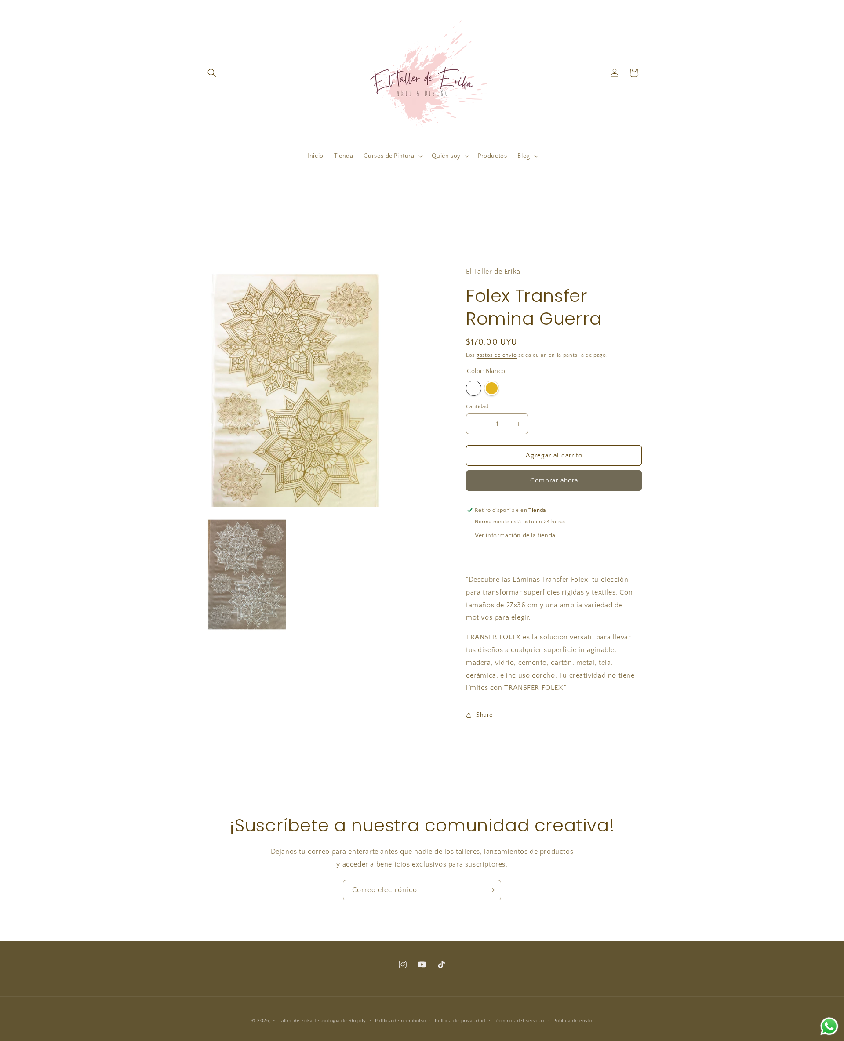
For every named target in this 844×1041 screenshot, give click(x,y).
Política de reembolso (400, 1020)
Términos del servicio (519, 1020)
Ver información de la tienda (515, 535)
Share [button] (484, 714)
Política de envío (573, 1020)
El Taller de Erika (293, 1020)
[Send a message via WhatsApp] (829, 1026)
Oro (491, 388)
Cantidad (477, 406)
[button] (212, 73)
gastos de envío (497, 355)
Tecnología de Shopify (340, 1020)
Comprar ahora (554, 480)
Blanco (473, 388)
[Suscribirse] (491, 890)
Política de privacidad (460, 1020)
